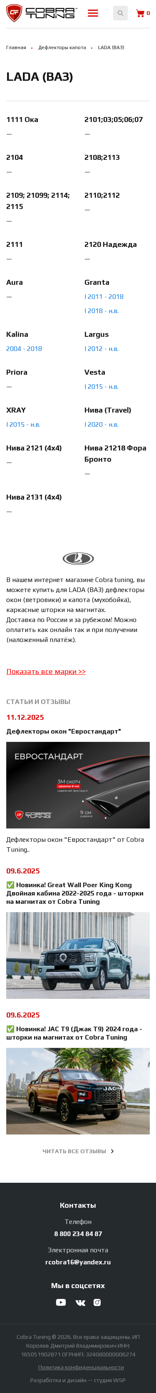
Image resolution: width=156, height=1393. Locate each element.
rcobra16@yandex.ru (78, 1262)
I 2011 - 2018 (104, 297)
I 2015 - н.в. (101, 387)
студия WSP (110, 1380)
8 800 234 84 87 (78, 1234)
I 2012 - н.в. (101, 349)
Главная (16, 47)
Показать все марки (42, 671)
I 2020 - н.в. (101, 424)
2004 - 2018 (24, 349)
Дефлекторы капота (62, 47)
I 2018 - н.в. (101, 311)
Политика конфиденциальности (81, 1367)
